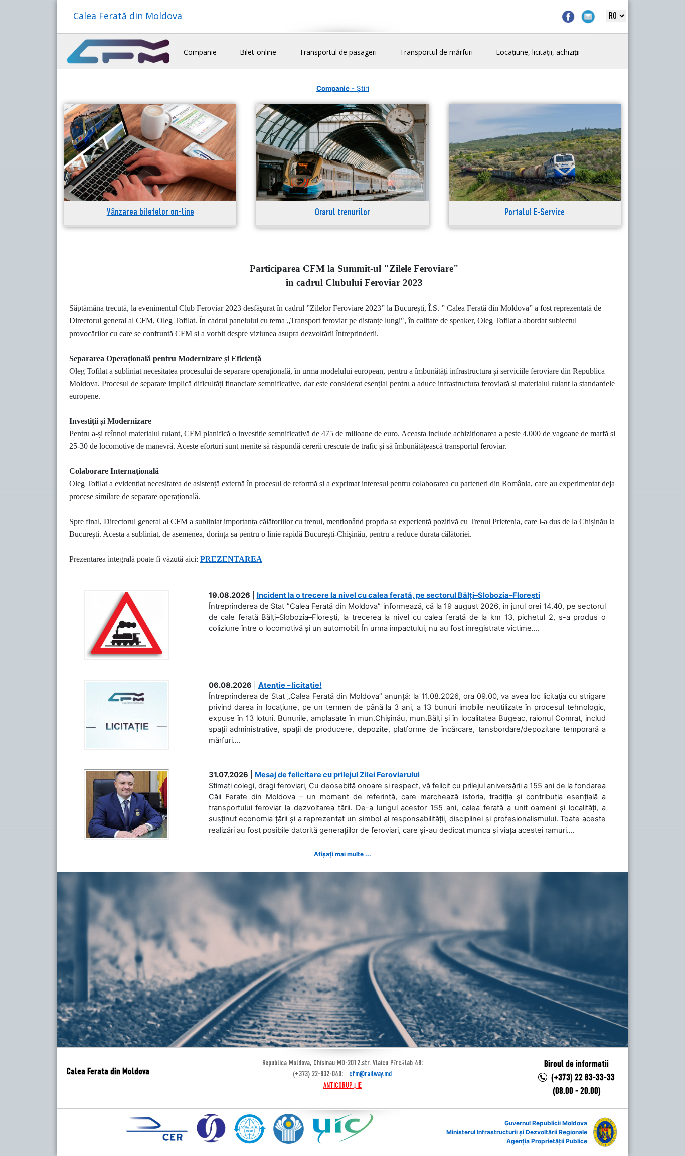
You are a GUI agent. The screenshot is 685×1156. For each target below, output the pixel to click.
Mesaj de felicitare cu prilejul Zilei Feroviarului (337, 774)
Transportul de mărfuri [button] (436, 52)
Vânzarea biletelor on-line (150, 212)
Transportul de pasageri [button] (338, 52)
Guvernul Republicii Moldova (545, 1123)
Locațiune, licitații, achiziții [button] (538, 52)
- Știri (342, 88)
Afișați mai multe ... (342, 854)
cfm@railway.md (370, 1074)
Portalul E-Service (535, 213)
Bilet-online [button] (258, 52)
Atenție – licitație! (290, 685)
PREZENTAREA (231, 559)
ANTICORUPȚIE (342, 1085)
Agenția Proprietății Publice (546, 1141)
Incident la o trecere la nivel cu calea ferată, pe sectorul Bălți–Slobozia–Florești (398, 595)
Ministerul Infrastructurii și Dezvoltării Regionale (516, 1132)
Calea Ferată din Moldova (127, 16)
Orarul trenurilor (342, 213)
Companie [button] (200, 52)
